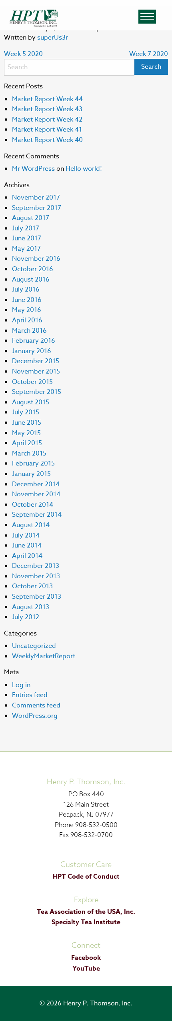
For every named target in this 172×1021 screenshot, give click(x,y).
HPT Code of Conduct (86, 876)
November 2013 (36, 576)
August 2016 (31, 279)
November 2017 (36, 197)
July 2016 (26, 289)
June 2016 (27, 300)
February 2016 (33, 341)
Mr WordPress (33, 169)
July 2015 (25, 412)
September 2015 (36, 392)
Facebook (86, 958)
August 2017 (30, 218)
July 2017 (25, 228)
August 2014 (31, 525)
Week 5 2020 (23, 54)
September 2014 (37, 514)
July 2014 (26, 535)
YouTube (86, 968)
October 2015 (32, 382)
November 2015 (36, 371)
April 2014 (27, 556)
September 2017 (36, 208)
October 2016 (32, 269)
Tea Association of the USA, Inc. (86, 912)
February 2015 (33, 463)
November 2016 (36, 259)
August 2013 (30, 607)
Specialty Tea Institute (86, 922)
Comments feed (36, 705)
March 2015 (29, 453)
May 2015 (26, 433)
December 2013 (35, 566)
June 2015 (26, 423)
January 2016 (31, 351)
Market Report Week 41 (47, 129)
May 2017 (26, 249)
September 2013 (36, 596)
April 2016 (27, 320)
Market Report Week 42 (47, 119)
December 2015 (35, 361)
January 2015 (31, 474)
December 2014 (36, 484)
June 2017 (26, 238)
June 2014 (27, 545)
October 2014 (32, 505)
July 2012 (25, 617)
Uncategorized (34, 646)
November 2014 (36, 494)
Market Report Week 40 (47, 140)
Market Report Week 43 (47, 109)
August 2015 (30, 402)
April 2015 (27, 443)
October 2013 (32, 586)
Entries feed (30, 695)
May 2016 (26, 310)
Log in (21, 685)
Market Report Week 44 (47, 99)
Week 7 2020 (148, 54)
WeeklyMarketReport (43, 656)
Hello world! (84, 169)
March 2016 (29, 331)
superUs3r (52, 37)
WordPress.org (35, 716)
